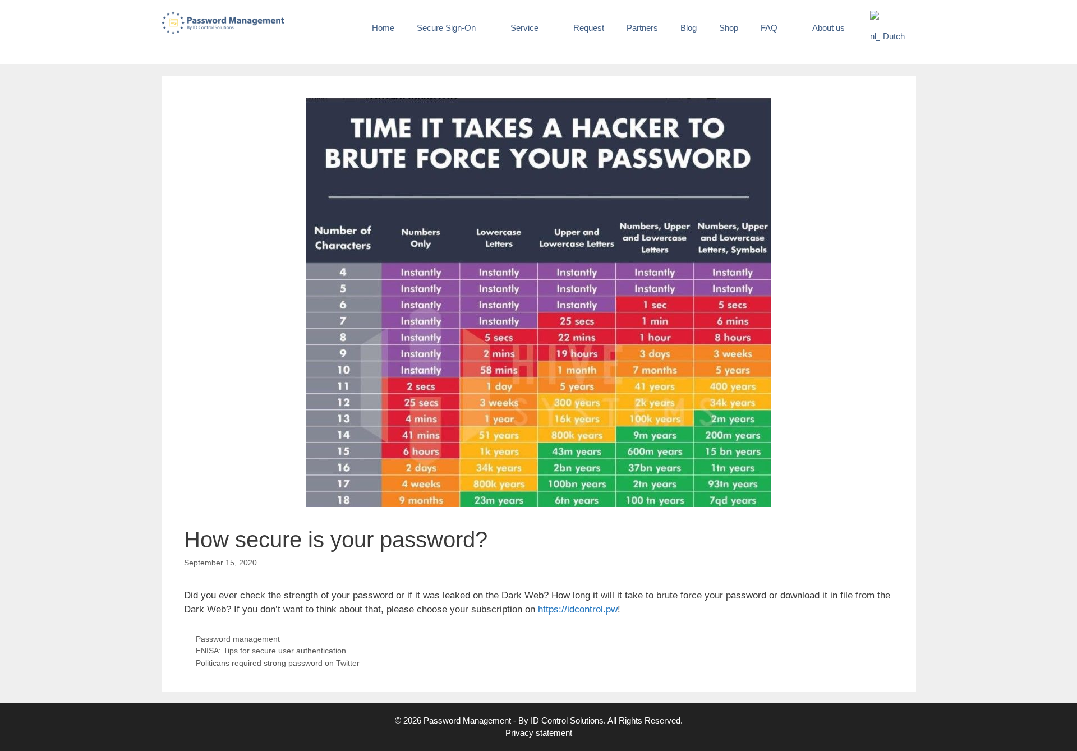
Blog (688, 28)
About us (828, 28)
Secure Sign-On (446, 28)
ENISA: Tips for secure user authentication (271, 650)
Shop (728, 28)
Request (588, 28)
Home (383, 28)
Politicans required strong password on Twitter (278, 662)
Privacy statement (538, 733)
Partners (642, 28)
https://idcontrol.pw (578, 609)
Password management (238, 638)
